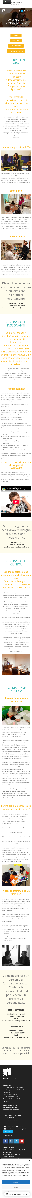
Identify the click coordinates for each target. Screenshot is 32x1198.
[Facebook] (5, 1141)
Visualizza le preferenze (16, 1192)
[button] (29, 1161)
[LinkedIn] (16, 1141)
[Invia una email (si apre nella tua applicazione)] (20, 4)
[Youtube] (21, 1141)
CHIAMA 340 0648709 (16, 2)
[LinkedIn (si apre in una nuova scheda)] (16, 4)
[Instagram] (11, 1141)
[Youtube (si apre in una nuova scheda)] (18, 4)
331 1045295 (20, 545)
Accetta (16, 1182)
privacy (24, 1129)
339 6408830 (20, 306)
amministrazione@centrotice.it (11, 1109)
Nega (16, 1187)
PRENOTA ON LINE (10, 1079)
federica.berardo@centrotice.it (18, 308)
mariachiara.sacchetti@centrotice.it (16, 1021)
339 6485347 (20, 1016)
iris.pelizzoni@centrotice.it (18, 547)
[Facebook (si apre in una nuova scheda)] (12, 4)
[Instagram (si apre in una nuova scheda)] (14, 4)
